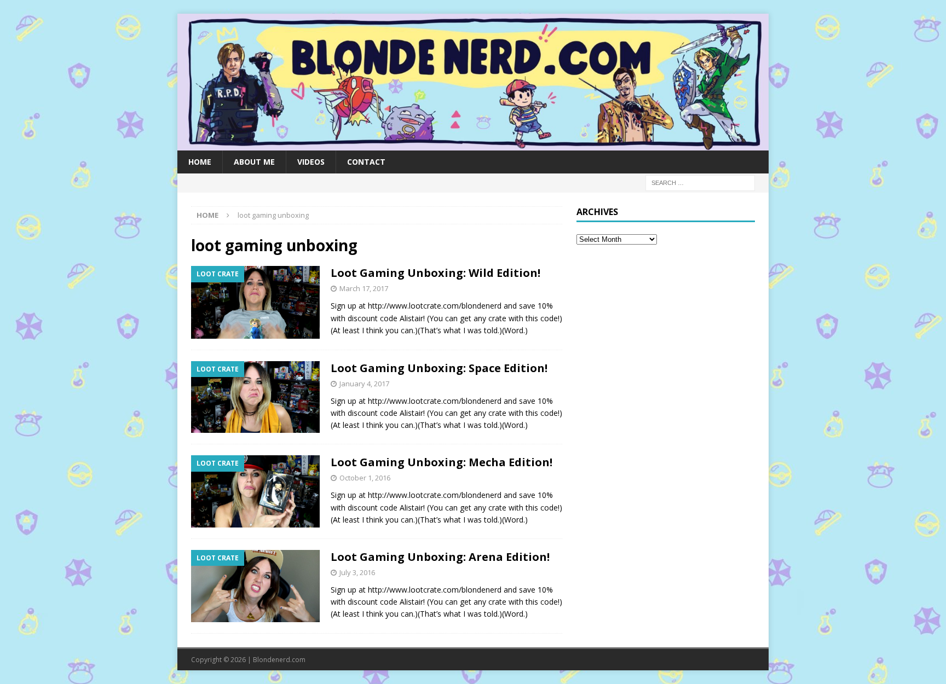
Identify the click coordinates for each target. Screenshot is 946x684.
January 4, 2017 (364, 384)
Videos (311, 161)
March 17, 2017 (363, 288)
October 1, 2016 (364, 478)
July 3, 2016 (357, 572)
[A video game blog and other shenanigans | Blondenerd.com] (473, 143)
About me (254, 161)
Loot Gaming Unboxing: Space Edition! (439, 368)
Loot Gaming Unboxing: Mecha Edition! (441, 462)
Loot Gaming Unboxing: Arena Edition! (440, 556)
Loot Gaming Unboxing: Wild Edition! (435, 272)
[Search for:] (700, 182)
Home (199, 161)
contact (366, 161)
